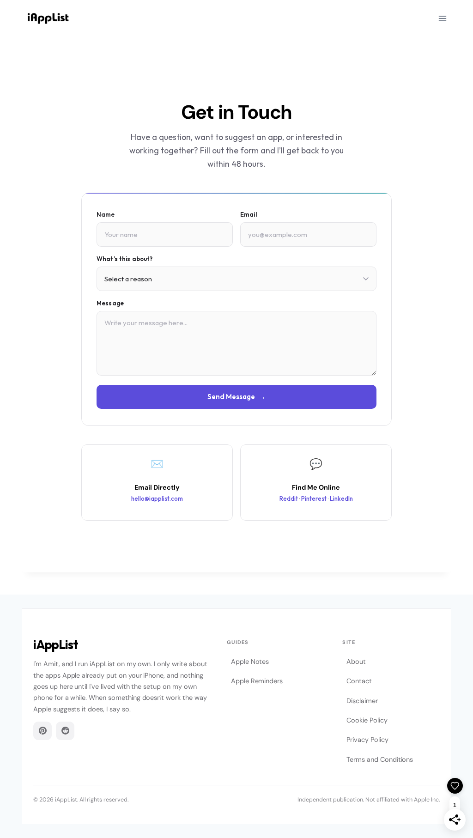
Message (110, 303)
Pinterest (314, 498)
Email (248, 214)
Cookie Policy (366, 720)
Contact (359, 681)
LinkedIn (341, 498)
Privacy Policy (367, 739)
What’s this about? (124, 258)
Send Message (236, 396)
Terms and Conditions (379, 759)
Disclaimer (361, 701)
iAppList (55, 644)
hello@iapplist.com (157, 498)
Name (106, 214)
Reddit (288, 498)
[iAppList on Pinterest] (42, 731)
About (356, 661)
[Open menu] (442, 18)
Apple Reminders (257, 681)
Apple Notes (250, 661)
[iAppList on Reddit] (65, 731)
